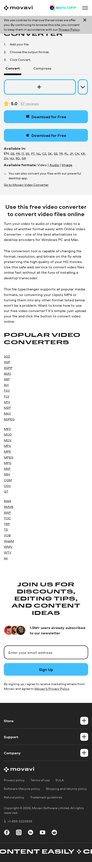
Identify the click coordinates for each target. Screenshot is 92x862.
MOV (8, 440)
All (6, 558)
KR (83, 153)
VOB (7, 535)
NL (38, 153)
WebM (9, 541)
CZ (44, 153)
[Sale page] (63, 8)
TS (6, 529)
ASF (7, 379)
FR (18, 153)
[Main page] (18, 8)
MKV (7, 429)
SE (55, 153)
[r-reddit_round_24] (54, 833)
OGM (8, 480)
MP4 (7, 446)
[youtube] (43, 833)
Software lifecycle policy (22, 788)
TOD (7, 518)
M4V (7, 413)
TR (61, 153)
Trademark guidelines (46, 797)
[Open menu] (85, 8)
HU (12, 158)
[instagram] (19, 833)
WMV (8, 546)
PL (66, 153)
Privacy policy (14, 780)
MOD (8, 434)
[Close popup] (85, 25)
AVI (6, 385)
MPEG (8, 457)
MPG (7, 463)
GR (24, 158)
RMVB (8, 507)
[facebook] (7, 833)
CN (77, 153)
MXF (7, 468)
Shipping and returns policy (66, 788)
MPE (7, 451)
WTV (7, 552)
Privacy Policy (69, 29)
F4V (7, 390)
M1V (7, 402)
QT (6, 491)
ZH (6, 158)
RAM (7, 501)
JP (71, 153)
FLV (6, 396)
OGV (7, 486)
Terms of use (40, 780)
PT (33, 153)
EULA (60, 780)
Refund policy (14, 797)
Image (67, 164)
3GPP (8, 368)
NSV (7, 474)
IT (22, 153)
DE (12, 153)
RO (18, 158)
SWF (7, 512)
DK (50, 153)
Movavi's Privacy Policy (51, 688)
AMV (7, 373)
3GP (7, 362)
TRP (7, 524)
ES (27, 153)
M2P (7, 407)
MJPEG (9, 419)
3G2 (7, 356)
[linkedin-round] (31, 833)
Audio (54, 164)
